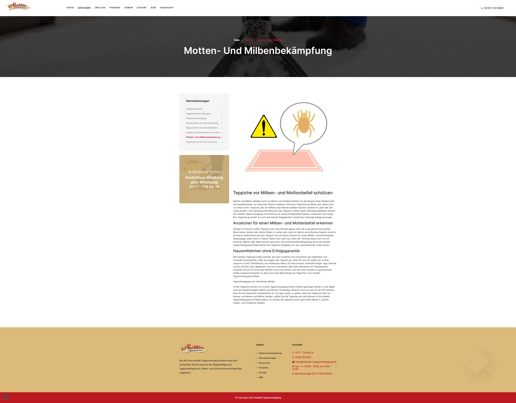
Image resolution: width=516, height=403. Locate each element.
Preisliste (115, 7)
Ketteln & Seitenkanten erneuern (202, 132)
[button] (6, 397)
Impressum (166, 7)
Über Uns (100, 7)
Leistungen (84, 7)
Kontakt (142, 7)
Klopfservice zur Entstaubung (201, 141)
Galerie (128, 7)
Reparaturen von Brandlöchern (202, 127)
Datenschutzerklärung (270, 353)
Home (70, 7)
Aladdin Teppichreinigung (267, 397)
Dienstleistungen (267, 358)
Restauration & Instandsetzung (202, 123)
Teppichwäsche (194, 109)
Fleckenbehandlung (196, 118)
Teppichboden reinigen (198, 113)
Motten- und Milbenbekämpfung (203, 137)
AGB (153, 7)
